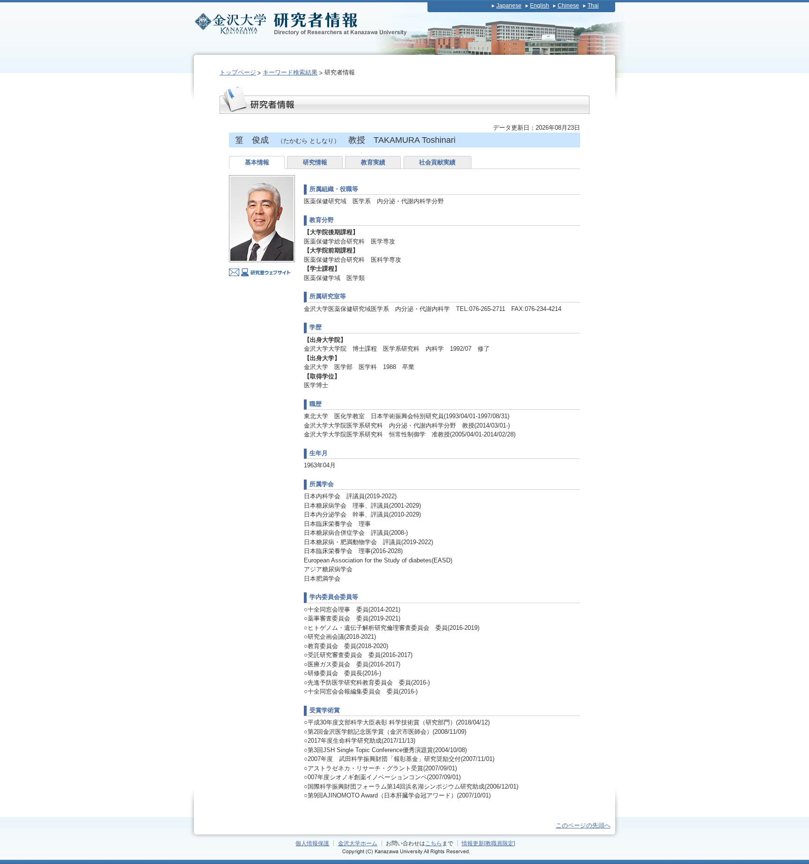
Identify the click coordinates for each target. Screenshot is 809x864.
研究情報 (315, 162)
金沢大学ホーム (357, 843)
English (539, 5)
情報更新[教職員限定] (488, 843)
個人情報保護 (312, 843)
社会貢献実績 (437, 162)
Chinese (568, 5)
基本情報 (257, 162)
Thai (593, 5)
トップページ (238, 72)
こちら (433, 843)
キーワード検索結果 (290, 72)
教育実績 (373, 162)
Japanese (509, 5)
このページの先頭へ (583, 825)
